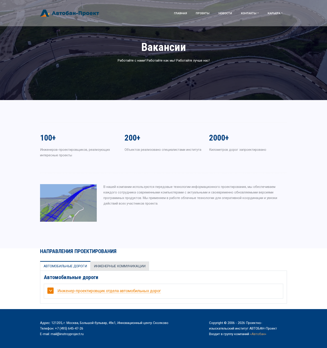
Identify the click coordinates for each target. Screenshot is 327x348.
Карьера (274, 13)
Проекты (203, 13)
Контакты (248, 13)
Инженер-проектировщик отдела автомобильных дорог (109, 290)
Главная (180, 13)
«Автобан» (258, 334)
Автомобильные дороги (65, 266)
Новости (225, 13)
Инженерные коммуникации (119, 266)
